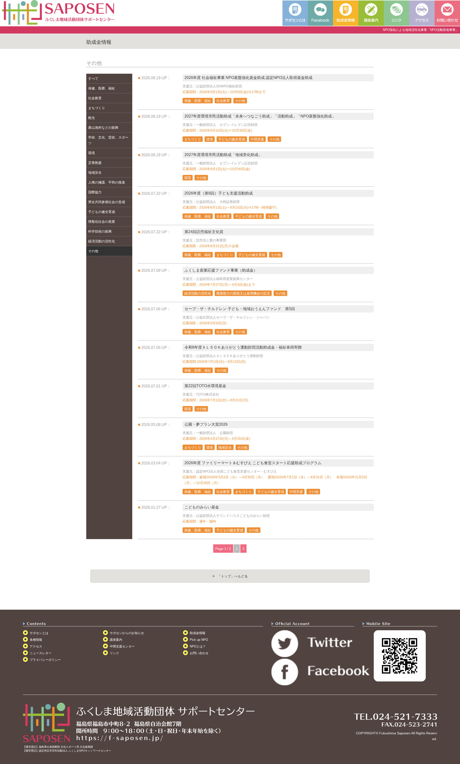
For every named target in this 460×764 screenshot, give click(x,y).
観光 (91, 118)
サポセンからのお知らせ (127, 633)
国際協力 (95, 192)
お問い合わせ (199, 653)
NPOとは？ (198, 646)
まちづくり (96, 108)
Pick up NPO (199, 639)
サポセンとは (39, 633)
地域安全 (95, 172)
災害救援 (95, 163)
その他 (93, 251)
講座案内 (116, 639)
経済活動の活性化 (101, 241)
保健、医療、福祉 (101, 88)
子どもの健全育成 (101, 212)
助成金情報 (197, 633)
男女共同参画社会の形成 (106, 202)
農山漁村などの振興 (103, 127)
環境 (91, 153)
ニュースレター (41, 653)
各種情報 (36, 639)
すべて (93, 78)
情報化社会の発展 (101, 221)
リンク (114, 653)
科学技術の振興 (100, 231)
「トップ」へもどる (233, 576)
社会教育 (95, 98)
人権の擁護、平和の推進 (106, 182)
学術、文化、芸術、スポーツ (108, 140)
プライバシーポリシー (45, 660)
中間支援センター (122, 646)
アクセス (36, 646)
